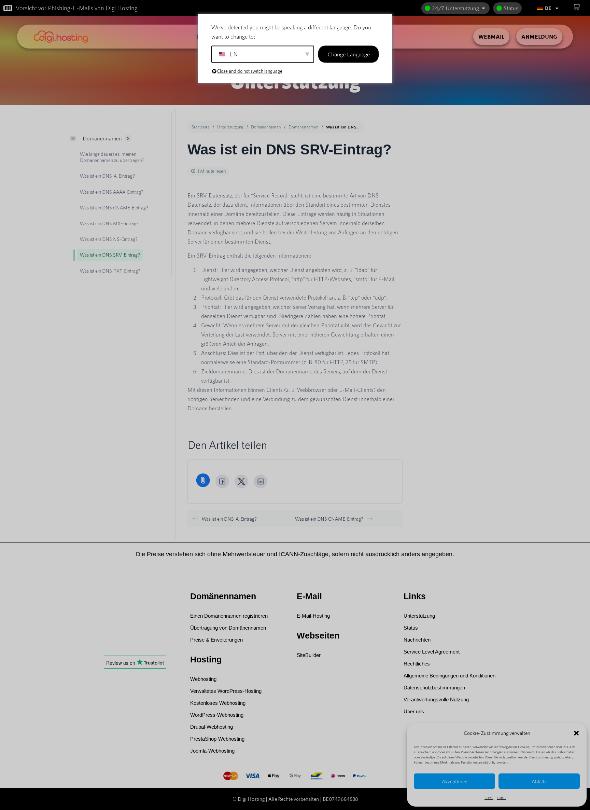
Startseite (201, 126)
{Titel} (488, 798)
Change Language (348, 54)
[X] (241, 481)
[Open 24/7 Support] (483, 8)
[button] (576, 733)
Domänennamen (266, 126)
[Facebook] (222, 481)
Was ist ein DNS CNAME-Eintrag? (329, 519)
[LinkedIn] (260, 481)
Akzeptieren (454, 781)
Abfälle (539, 781)
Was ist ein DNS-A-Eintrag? (229, 519)
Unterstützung (230, 126)
